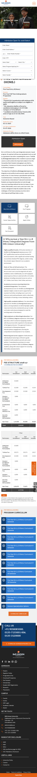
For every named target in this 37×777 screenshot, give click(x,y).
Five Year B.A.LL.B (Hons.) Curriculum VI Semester (20, 564)
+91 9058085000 (14, 629)
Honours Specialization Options (18, 606)
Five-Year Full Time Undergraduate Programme (15, 95)
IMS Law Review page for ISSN (12, 749)
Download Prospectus (9, 678)
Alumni (5, 708)
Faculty (5, 698)
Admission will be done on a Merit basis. (16, 133)
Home (8, 772)
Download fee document (14, 365)
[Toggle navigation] (34, 3)
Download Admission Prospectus (19, 643)
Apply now (18, 144)
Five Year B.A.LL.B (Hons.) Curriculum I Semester (20, 521)
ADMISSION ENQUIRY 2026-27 (34, 468)
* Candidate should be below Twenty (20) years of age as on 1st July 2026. (17, 113)
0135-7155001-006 (15, 632)
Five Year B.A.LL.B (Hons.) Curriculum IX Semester (20, 590)
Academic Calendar (8, 705)
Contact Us (6, 765)
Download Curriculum (18, 613)
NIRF (4, 742)
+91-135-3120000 (10, 732)
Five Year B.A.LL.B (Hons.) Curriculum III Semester (20, 538)
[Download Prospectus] (35, 487)
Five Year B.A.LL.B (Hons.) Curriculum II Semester (20, 529)
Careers (5, 762)
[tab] (9, 208)
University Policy (8, 760)
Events (5, 700)
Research (5, 687)
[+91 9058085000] (35, 483)
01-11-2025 (7, 123)
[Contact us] (35, 490)
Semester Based (8, 119)
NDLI (4, 747)
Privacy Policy (27, 772)
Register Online (7, 673)
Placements (6, 690)
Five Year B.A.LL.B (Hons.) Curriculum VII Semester (19, 572)
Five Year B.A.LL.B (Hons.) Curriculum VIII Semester (19, 581)
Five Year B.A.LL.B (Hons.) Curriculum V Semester (20, 555)
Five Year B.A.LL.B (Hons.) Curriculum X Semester (20, 598)
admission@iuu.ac (10, 725)
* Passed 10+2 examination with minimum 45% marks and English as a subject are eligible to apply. (18, 102)
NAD (4, 744)
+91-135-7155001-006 (12, 730)
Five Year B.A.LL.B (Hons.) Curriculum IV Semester (20, 546)
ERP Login (6, 703)
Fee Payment (6, 680)
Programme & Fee (8, 675)
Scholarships (6, 682)
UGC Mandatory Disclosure (11, 751)
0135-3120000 (13, 635)
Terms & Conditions (16, 772)
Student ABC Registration (10, 685)
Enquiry (5, 671)
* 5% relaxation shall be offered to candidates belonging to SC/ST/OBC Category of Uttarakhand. (15, 108)
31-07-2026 (7, 128)
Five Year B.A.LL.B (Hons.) (11, 89)
